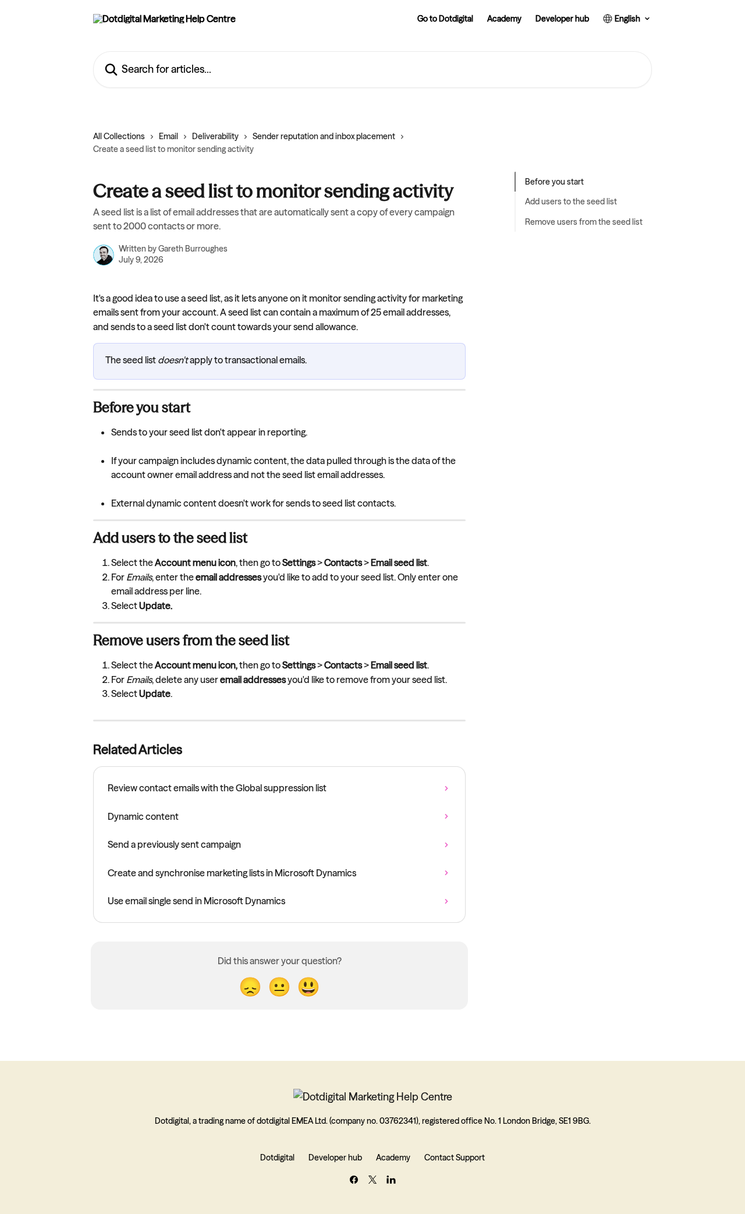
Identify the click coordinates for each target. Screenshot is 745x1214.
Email (168, 136)
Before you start (554, 181)
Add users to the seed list (571, 201)
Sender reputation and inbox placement (324, 136)
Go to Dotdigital (445, 19)
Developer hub (562, 19)
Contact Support (454, 1157)
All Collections (119, 136)
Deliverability (215, 136)
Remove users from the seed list (584, 222)
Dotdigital (277, 1157)
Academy (504, 19)
